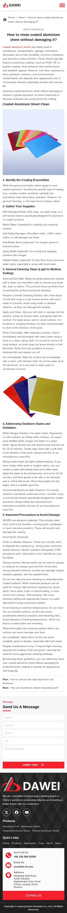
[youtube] (27, 812)
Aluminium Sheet (30, 826)
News (22, 17)
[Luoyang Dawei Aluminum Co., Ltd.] (12, 3)
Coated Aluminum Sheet (16, 830)
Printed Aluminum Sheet (45, 830)
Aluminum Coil (11, 826)
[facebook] (16, 812)
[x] (6, 812)
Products (17, 843)
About (49, 843)
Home (11, 17)
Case (41, 843)
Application (30, 843)
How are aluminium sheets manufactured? (34, 687)
